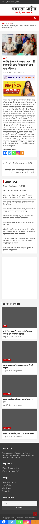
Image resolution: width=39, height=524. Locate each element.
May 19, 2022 (7, 72)
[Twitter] (9, 153)
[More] (22, 153)
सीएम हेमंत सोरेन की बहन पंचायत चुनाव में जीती (18, 163)
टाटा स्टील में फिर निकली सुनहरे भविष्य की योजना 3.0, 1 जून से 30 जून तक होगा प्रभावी (19, 171)
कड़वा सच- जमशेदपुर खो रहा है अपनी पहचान (18, 433)
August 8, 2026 (8, 337)
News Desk (18, 337)
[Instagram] (18, 153)
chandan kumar (19, 72)
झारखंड (5, 58)
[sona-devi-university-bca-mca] (19, 76)
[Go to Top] (35, 514)
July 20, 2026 (7, 436)
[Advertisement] (19, 278)
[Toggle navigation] (4, 18)
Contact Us (6, 491)
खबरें (5, 360)
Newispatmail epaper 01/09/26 (14, 186)
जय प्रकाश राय (18, 371)
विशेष (5, 325)
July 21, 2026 (7, 405)
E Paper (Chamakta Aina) (10, 468)
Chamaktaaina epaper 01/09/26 (14, 191)
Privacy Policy (6, 485)
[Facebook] (5, 153)
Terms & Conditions (9, 482)
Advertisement (7, 488)
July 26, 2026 (7, 371)
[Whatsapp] (14, 153)
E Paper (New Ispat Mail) (10, 471)
